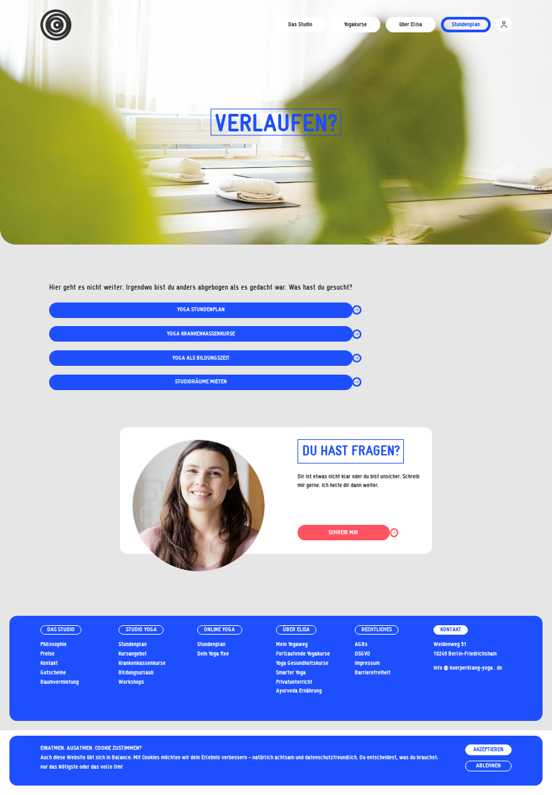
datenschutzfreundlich (331, 757)
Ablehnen (488, 765)
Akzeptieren (488, 749)
